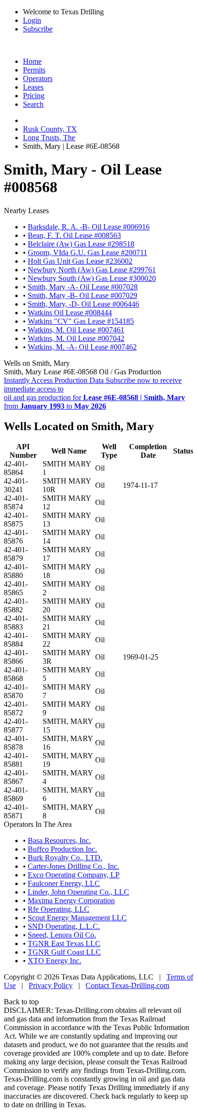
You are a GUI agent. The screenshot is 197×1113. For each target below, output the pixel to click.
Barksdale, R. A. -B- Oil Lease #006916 (89, 227)
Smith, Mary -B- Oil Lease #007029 (82, 295)
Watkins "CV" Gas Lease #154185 (81, 321)
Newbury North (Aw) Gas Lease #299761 (92, 270)
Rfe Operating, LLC (58, 909)
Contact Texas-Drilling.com (127, 985)
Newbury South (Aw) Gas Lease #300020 (92, 278)
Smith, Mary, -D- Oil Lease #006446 (83, 304)
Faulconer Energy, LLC (64, 883)
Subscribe (38, 29)
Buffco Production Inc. (62, 849)
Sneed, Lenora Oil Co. (62, 935)
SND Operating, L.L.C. (64, 926)
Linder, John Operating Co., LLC (78, 892)
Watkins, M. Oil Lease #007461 (76, 330)
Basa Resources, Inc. (59, 840)
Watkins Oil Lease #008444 (70, 313)
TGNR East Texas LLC (64, 943)
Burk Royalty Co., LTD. (65, 858)
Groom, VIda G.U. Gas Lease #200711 (87, 252)
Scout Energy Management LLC (77, 918)
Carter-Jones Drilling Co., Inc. (73, 866)
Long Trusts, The (49, 138)
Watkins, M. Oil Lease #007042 (76, 338)
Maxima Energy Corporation (71, 901)
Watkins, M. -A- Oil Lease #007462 (82, 347)
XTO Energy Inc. (54, 961)
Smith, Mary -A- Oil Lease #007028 (83, 287)
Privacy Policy (51, 985)
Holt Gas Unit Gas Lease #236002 (80, 261)
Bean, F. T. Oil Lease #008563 (74, 235)
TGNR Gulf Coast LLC (64, 952)
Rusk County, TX (50, 129)
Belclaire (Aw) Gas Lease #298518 (81, 244)
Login (32, 20)
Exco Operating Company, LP (74, 875)
